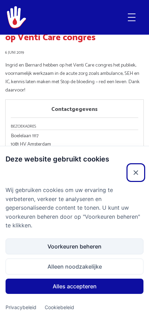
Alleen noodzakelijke (74, 266)
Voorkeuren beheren (74, 246)
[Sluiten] (135, 172)
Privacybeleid (21, 307)
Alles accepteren (75, 286)
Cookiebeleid (59, 307)
